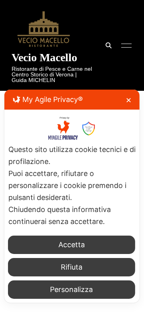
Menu (124, 46)
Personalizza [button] (71, 289)
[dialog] (72, 196)
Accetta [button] (71, 244)
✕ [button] (129, 100)
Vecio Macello (44, 57)
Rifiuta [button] (71, 267)
